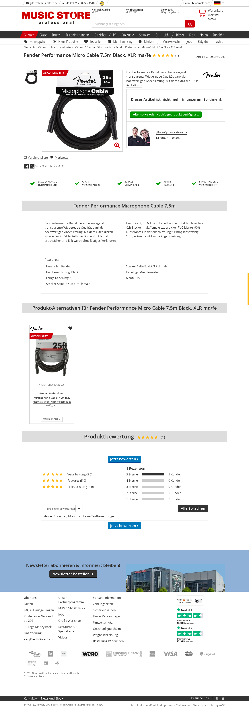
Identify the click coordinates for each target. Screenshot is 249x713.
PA (114, 35)
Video (219, 41)
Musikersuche (172, 41)
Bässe (43, 35)
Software (145, 35)
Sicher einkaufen (104, 610)
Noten (204, 35)
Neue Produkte (68, 41)
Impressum (168, 705)
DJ (157, 35)
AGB (222, 705)
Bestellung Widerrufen (108, 641)
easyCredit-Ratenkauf (38, 639)
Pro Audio (127, 35)
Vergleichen (52, 419)
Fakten (28, 604)
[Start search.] (190, 24)
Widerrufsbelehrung (206, 705)
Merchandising (123, 41)
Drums (56, 35)
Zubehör (218, 35)
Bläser (180, 35)
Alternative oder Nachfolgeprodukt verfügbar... (166, 114)
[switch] (198, 601)
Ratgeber (204, 41)
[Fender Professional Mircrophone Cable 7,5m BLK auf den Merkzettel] (70, 328)
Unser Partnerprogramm (71, 600)
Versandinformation (107, 598)
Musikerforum (140, 705)
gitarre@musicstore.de (44, 3)
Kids (192, 35)
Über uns (30, 598)
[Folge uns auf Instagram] (217, 698)
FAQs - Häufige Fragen (39, 610)
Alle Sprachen (193, 508)
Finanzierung (33, 633)
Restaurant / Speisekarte (66, 629)
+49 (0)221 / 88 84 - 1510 (172, 138)
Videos (63, 637)
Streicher (100, 35)
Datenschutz (184, 705)
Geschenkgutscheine (107, 629)
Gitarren (29, 35)
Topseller (96, 41)
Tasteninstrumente (78, 35)
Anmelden (201, 3)
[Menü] (201, 598)
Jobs (189, 41)
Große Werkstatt (69, 621)
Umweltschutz (102, 622)
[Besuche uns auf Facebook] (212, 698)
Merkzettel (62, 158)
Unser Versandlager (106, 616)
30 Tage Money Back (38, 627)
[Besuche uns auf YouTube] (223, 698)
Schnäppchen (38, 41)
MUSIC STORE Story (71, 608)
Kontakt (29, 698)
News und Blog (51, 698)
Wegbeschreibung (105, 635)
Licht (167, 35)
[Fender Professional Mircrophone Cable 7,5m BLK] (51, 379)
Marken (149, 41)
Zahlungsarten (103, 604)
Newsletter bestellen (71, 573)
